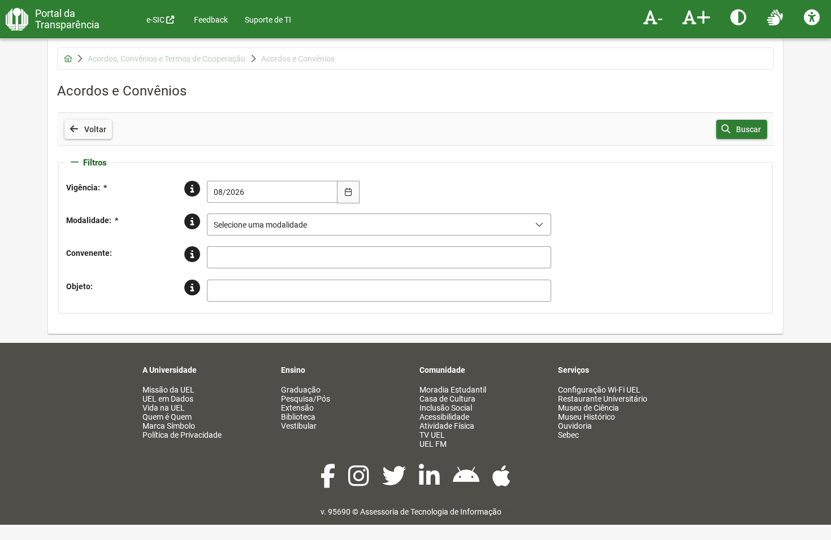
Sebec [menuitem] (568, 434)
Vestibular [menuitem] (299, 425)
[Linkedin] (430, 481)
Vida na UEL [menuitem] (163, 407)
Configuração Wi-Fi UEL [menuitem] (599, 389)
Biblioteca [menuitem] (298, 416)
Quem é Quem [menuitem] (167, 416)
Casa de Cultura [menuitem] (447, 398)
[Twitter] (395, 481)
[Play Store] (467, 481)
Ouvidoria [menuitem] (575, 425)
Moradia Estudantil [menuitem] (452, 389)
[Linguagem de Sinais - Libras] (776, 17)
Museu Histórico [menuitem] (586, 416)
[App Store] (501, 481)
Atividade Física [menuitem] (446, 425)
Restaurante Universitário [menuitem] (602, 398)
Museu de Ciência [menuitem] (588, 407)
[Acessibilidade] (813, 17)
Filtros (95, 163)
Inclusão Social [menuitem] (445, 407)
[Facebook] (329, 481)
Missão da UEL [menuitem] (168, 389)
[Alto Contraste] (740, 17)
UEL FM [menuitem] (433, 443)
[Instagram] (359, 481)
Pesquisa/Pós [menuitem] (305, 398)
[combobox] (272, 192)
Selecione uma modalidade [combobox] (260, 224)
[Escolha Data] (348, 192)
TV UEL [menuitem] (432, 434)
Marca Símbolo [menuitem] (168, 425)
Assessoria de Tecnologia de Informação (430, 511)
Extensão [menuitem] (297, 407)
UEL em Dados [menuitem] (167, 398)
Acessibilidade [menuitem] (444, 416)
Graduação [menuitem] (301, 389)
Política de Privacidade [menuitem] (182, 434)
